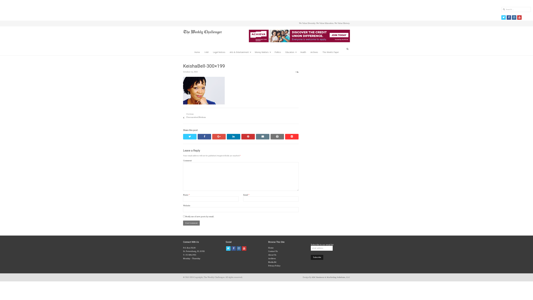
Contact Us (273, 251)
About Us (272, 255)
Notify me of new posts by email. (199, 216)
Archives (314, 52)
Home (197, 52)
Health (303, 52)
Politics (278, 52)
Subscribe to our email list (322, 244)
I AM (206, 52)
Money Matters (262, 52)
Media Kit (272, 262)
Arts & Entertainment (239, 52)
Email (246, 195)
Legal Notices (219, 52)
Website (186, 205)
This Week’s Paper (330, 52)
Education (289, 52)
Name (186, 195)
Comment (187, 160)
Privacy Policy (274, 266)
